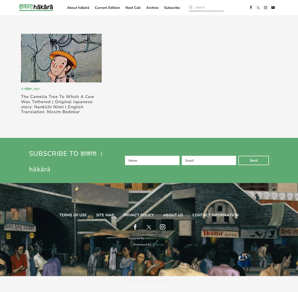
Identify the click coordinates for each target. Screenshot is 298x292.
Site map (105, 215)
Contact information (215, 215)
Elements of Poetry (158, 238)
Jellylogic (158, 244)
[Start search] (191, 7)
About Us (173, 215)
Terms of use (73, 215)
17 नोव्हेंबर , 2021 (30, 89)
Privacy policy (138, 215)
